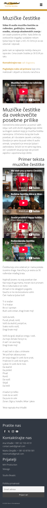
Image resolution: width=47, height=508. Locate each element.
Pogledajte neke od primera (17, 68)
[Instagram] (13, 431)
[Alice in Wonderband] (11, 3)
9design (6, 469)
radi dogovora (18, 62)
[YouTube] (17, 431)
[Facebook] (5, 431)
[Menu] (41, 5)
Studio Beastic (9, 475)
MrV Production (10, 464)
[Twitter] (9, 431)
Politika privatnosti (11, 483)
